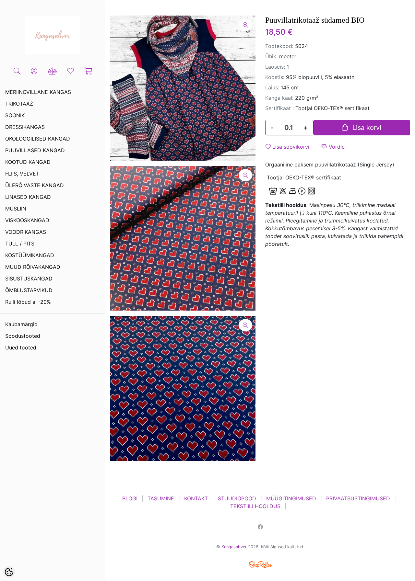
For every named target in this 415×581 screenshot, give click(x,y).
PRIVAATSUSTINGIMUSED (358, 498)
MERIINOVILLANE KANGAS (38, 92)
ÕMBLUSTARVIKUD (29, 290)
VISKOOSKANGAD (27, 220)
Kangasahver (234, 546)
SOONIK (15, 115)
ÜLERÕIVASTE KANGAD (34, 185)
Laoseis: (275, 66)
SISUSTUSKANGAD (29, 278)
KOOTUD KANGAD (28, 162)
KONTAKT (196, 498)
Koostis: (274, 77)
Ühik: (271, 56)
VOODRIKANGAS (25, 232)
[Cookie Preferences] (9, 572)
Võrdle (336, 146)
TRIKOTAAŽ (19, 103)
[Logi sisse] (34, 71)
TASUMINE (161, 498)
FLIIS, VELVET (22, 173)
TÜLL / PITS (19, 243)
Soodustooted (22, 336)
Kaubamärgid (21, 324)
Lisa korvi (365, 127)
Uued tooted (20, 347)
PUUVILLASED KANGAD (35, 150)
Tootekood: (279, 46)
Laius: (272, 87)
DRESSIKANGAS (25, 127)
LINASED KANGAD (28, 197)
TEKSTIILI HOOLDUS (255, 506)
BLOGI (129, 498)
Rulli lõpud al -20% (28, 302)
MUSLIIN (15, 208)
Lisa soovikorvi (290, 146)
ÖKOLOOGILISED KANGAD (37, 138)
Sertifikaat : (279, 108)
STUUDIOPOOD (237, 498)
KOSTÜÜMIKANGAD (29, 255)
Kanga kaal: (279, 98)
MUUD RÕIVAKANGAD (32, 267)
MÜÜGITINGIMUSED (291, 498)
